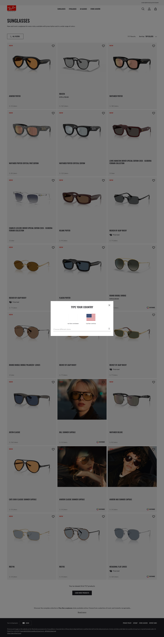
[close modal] (109, 305)
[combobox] (82, 328)
